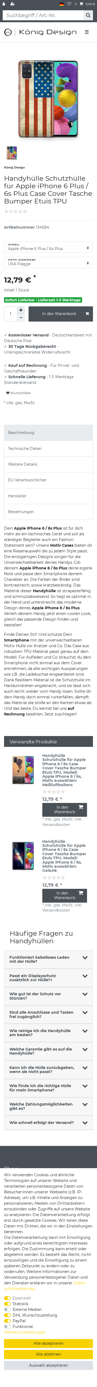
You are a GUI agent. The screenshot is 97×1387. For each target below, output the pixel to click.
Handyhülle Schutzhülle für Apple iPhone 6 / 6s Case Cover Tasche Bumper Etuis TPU (64, 770)
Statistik (20, 1303)
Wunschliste (19, 393)
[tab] (48, 433)
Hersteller (17, 496)
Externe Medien (27, 1309)
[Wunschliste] (69, 4)
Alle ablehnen (48, 1354)
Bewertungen (21, 511)
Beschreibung (21, 432)
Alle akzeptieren (49, 1343)
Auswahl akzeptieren (48, 1365)
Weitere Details (22, 464)
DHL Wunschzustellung (35, 1315)
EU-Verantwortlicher (27, 480)
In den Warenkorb (59, 313)
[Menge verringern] (21, 318)
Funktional (23, 1326)
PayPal (19, 1320)
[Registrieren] (13, 4)
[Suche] (88, 15)
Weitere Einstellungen (25, 1332)
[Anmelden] (4, 4)
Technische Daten (24, 448)
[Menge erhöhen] (21, 310)
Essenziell (22, 1298)
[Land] (61, 4)
